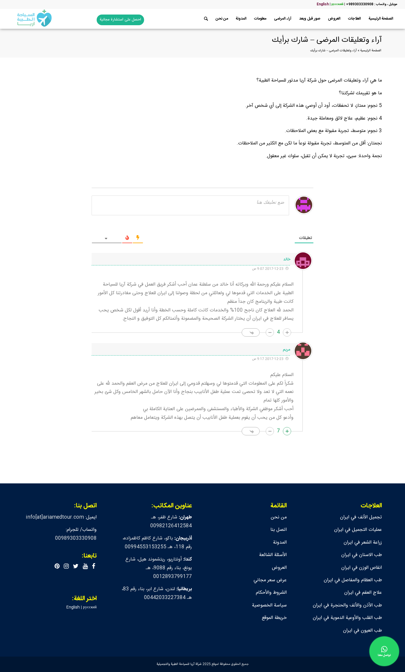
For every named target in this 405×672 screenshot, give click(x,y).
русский (337, 4)
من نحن (279, 517)
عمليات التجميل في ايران (358, 530)
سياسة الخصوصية (269, 605)
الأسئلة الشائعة (273, 555)
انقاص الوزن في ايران (361, 568)
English (323, 4)
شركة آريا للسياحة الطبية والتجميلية (179, 664)
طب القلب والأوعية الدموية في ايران (347, 618)
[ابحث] (206, 18)
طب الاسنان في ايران (361, 555)
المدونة (280, 543)
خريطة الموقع (274, 618)
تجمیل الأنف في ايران (361, 517)
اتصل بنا (278, 530)
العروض (279, 568)
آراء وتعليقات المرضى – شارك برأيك (327, 40)
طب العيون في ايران (362, 631)
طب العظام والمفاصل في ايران (353, 580)
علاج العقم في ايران (363, 593)
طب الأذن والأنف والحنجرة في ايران (347, 605)
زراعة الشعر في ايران (363, 543)
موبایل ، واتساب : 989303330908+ (371, 4)
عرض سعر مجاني (270, 580)
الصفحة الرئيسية (370, 50)
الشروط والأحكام (271, 593)
